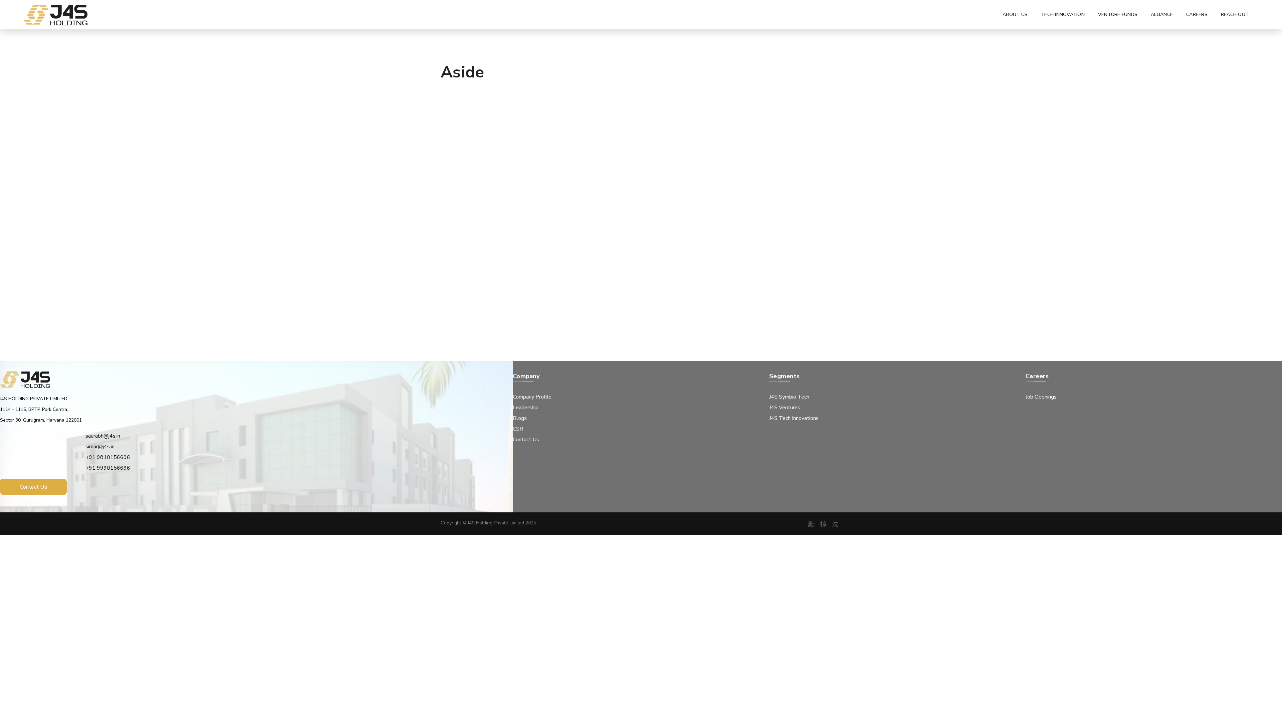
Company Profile (532, 397)
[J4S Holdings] (55, 14)
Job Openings (1041, 397)
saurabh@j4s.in (102, 436)
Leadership (526, 407)
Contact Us (526, 439)
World (468, 206)
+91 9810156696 (107, 457)
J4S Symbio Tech (789, 397)
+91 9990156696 (107, 468)
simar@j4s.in (100, 446)
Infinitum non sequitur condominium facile (497, 223)
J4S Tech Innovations (794, 418)
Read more (468, 280)
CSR (518, 429)
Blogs (520, 418)
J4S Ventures (784, 407)
